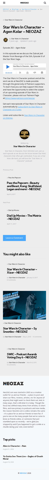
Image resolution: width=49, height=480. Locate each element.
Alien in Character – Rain (14, 446)
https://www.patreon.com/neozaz (20, 98)
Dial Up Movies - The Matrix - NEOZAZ (24, 217)
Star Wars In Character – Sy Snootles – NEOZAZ (20, 330)
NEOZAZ (23, 473)
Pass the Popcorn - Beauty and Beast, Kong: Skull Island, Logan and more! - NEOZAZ (24, 186)
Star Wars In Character (13, 20)
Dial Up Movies (13, 210)
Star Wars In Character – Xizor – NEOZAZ (22, 270)
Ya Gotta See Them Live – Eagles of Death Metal (23, 457)
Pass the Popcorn (14, 178)
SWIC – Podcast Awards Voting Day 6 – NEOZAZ (22, 355)
